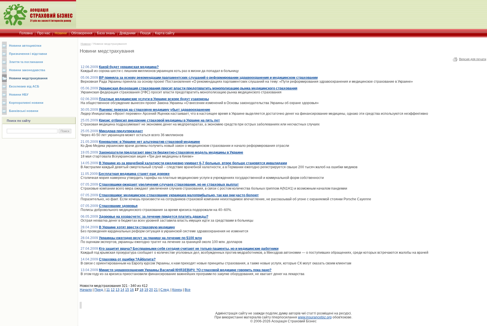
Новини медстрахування (28, 78)
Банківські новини (23, 111)
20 (151, 290)
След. (165, 290)
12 (113, 290)
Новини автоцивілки (25, 45)
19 (146, 290)
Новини (86, 43)
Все (188, 290)
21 (156, 290)
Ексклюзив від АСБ (24, 86)
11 (108, 290)
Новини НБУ (18, 94)
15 (127, 290)
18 (141, 290)
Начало (86, 290)
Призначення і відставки (28, 53)
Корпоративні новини (26, 102)
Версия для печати (472, 59)
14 (122, 290)
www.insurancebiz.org (315, 317)
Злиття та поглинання (26, 62)
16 (132, 290)
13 (117, 290)
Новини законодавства (27, 70)
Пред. (99, 290)
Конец (177, 290)
